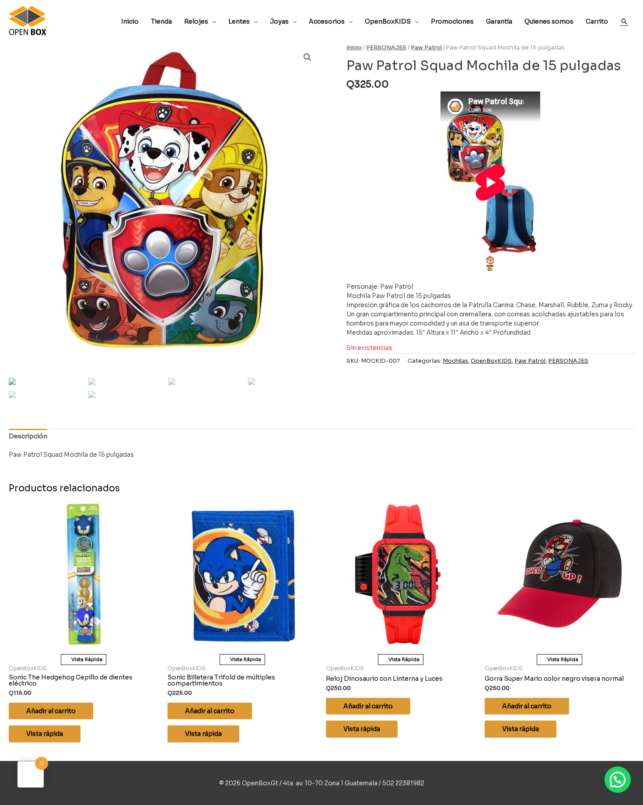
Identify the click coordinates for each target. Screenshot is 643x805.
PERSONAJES (386, 47)
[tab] (28, 436)
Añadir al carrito (51, 711)
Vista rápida (44, 734)
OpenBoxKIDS (491, 360)
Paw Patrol (426, 47)
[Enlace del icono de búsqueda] (624, 21)
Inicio (354, 47)
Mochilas (455, 360)
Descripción (28, 436)
